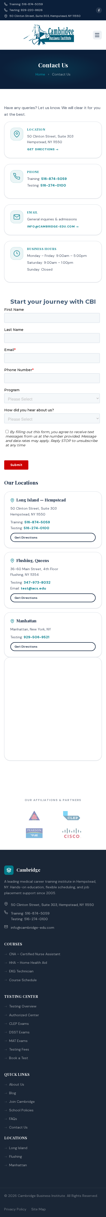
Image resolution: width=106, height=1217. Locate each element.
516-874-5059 (54, 178)
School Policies (21, 1110)
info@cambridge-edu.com (32, 927)
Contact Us (18, 1127)
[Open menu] (97, 35)
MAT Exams (18, 1041)
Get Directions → (43, 149)
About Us (16, 1084)
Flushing (15, 1156)
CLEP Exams (19, 1023)
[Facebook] (99, 10)
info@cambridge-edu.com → (53, 226)
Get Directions (26, 537)
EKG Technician (21, 971)
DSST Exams (19, 1032)
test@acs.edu (33, 588)
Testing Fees (19, 1049)
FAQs (13, 1119)
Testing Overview (22, 1006)
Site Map (38, 1209)
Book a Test (18, 1058)
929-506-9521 (36, 637)
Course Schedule (23, 980)
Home (40, 74)
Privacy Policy (15, 1209)
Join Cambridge (22, 1101)
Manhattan (18, 1165)
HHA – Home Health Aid (28, 962)
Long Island (18, 1148)
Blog (12, 1093)
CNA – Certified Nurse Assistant (34, 954)
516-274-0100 (53, 185)
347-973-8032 (37, 582)
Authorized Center (24, 1015)
